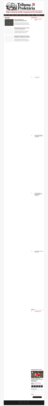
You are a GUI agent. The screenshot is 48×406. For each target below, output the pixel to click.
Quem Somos (20, 401)
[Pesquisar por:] (37, 391)
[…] (29, 24)
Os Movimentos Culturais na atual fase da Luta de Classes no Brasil (21, 28)
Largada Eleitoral (37, 77)
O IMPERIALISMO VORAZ (38, 311)
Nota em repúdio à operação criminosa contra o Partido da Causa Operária (39, 136)
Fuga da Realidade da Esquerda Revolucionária (39, 251)
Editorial (32, 309)
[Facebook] (32, 386)
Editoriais (28, 401)
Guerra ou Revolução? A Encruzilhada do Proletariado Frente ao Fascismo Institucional (38, 194)
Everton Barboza (22, 21)
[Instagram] (42, 386)
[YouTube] (37, 386)
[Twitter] (35, 386)
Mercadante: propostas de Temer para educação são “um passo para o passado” (22, 36)
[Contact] (39, 386)
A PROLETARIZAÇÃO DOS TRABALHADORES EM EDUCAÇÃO (20, 20)
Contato (25, 401)
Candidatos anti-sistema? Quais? (38, 19)
